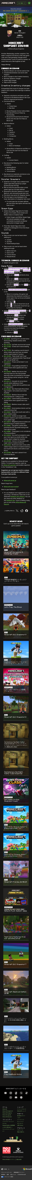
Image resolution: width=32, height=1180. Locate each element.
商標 (8, 1174)
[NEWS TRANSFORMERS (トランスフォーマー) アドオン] (16, 565)
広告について (13, 1174)
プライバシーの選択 (8, 1176)
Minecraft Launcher (10, 465)
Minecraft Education (7, 1116)
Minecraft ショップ (21, 1111)
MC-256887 (7, 431)
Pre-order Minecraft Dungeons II (15, 11)
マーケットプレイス (21, 1109)
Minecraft (5, 1109)
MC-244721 (7, 362)
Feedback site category (17, 496)
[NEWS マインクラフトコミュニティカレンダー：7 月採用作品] (16, 1033)
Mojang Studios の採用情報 (9, 1125)
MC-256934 (7, 435)
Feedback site (10, 500)
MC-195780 (7, 356)
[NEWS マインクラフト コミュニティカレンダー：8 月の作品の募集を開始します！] (16, 1005)
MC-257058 (7, 441)
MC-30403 (7, 339)
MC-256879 (7, 422)
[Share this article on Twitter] (17, 510)
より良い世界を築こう (7, 1127)
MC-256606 (7, 398)
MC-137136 (7, 344)
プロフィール (20, 1130)
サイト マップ (20, 1121)
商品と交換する (20, 1132)
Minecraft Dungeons (7, 1113)
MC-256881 (7, 425)
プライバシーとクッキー (6, 1172)
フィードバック (20, 1119)
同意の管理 (18, 1159)
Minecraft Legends (7, 1115)
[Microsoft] (27, 1169)
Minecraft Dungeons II (8, 1111)
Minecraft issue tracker (11, 486)
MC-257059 (7, 445)
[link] (5, 1093)
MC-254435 (7, 371)
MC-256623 (7, 404)
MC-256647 (7, 412)
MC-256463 (7, 385)
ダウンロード (20, 1123)
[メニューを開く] (29, 3)
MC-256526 (7, 395)
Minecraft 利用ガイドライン (9, 1159)
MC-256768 (7, 416)
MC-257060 (7, 452)
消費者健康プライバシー (19, 1172)
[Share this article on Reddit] (21, 510)
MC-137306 (7, 346)
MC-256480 (7, 389)
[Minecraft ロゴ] (8, 3)
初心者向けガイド (21, 1115)
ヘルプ (18, 1117)
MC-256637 (7, 408)
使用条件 (3, 1174)
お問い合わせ (20, 1125)
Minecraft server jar (10, 480)
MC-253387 (7, 366)
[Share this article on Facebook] (26, 510)
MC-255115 (7, 381)
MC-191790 (7, 350)
